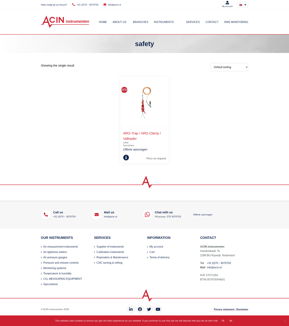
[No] (284, 320)
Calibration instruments (110, 252)
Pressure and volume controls (61, 262)
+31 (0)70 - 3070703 (88, 4)
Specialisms (50, 284)
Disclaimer (242, 309)
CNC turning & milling (109, 262)
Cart (152, 252)
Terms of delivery (160, 257)
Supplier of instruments (110, 246)
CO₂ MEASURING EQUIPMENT (62, 278)
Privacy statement (224, 309)
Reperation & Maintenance (112, 257)
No (230, 320)
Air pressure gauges (55, 257)
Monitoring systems (54, 268)
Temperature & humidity (57, 273)
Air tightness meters (55, 252)
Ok (223, 320)
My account (227, 6)
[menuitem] (242, 4)
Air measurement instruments (60, 246)
